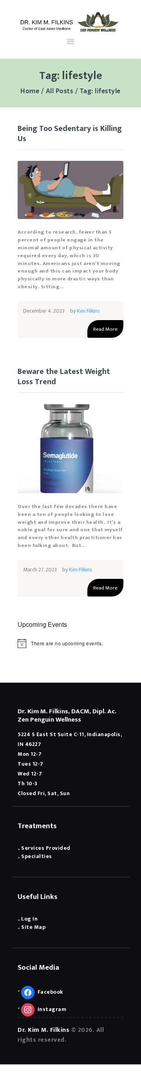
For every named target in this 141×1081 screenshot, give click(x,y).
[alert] (70, 643)
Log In (29, 918)
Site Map (33, 927)
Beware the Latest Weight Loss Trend (64, 376)
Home (29, 91)
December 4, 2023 (44, 310)
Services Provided (45, 848)
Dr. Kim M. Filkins (43, 1030)
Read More (105, 329)
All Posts (60, 91)
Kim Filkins (88, 310)
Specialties (36, 856)
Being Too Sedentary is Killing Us (70, 133)
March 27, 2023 (40, 569)
